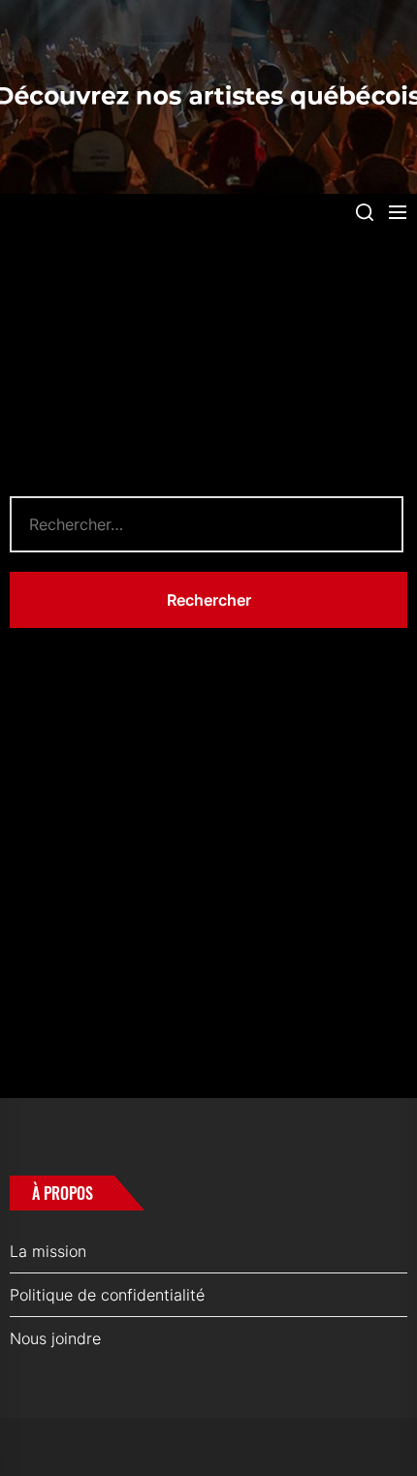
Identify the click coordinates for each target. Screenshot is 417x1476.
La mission (48, 1251)
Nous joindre (55, 1338)
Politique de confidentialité (107, 1294)
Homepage (50, 792)
